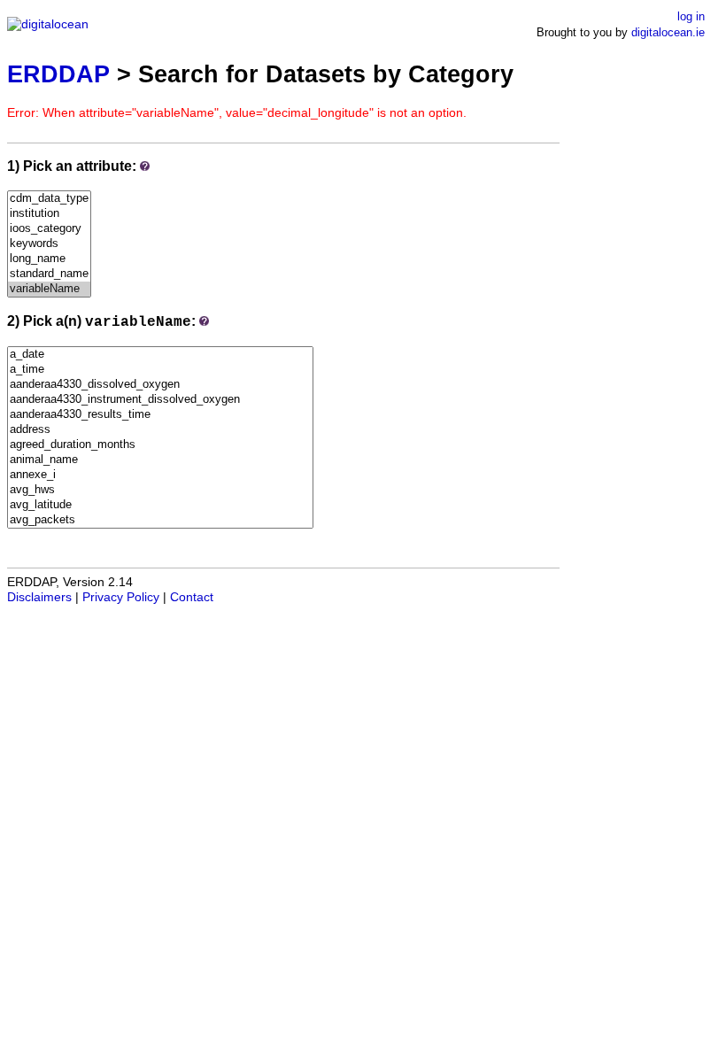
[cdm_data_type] (49, 198)
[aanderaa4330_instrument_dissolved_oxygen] (160, 399)
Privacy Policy (120, 597)
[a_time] (160, 369)
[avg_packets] (160, 520)
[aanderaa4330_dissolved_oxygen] (160, 384)
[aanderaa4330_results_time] (160, 414)
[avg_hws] (160, 490)
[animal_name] (160, 460)
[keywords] (49, 243)
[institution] (49, 213)
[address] (160, 429)
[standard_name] (49, 274)
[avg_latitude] (160, 505)
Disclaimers (39, 597)
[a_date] (160, 354)
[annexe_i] (160, 475)
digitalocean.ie (668, 32)
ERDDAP (58, 74)
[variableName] (49, 289)
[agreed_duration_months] (160, 444)
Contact (191, 597)
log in (691, 16)
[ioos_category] (49, 228)
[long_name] (49, 259)
